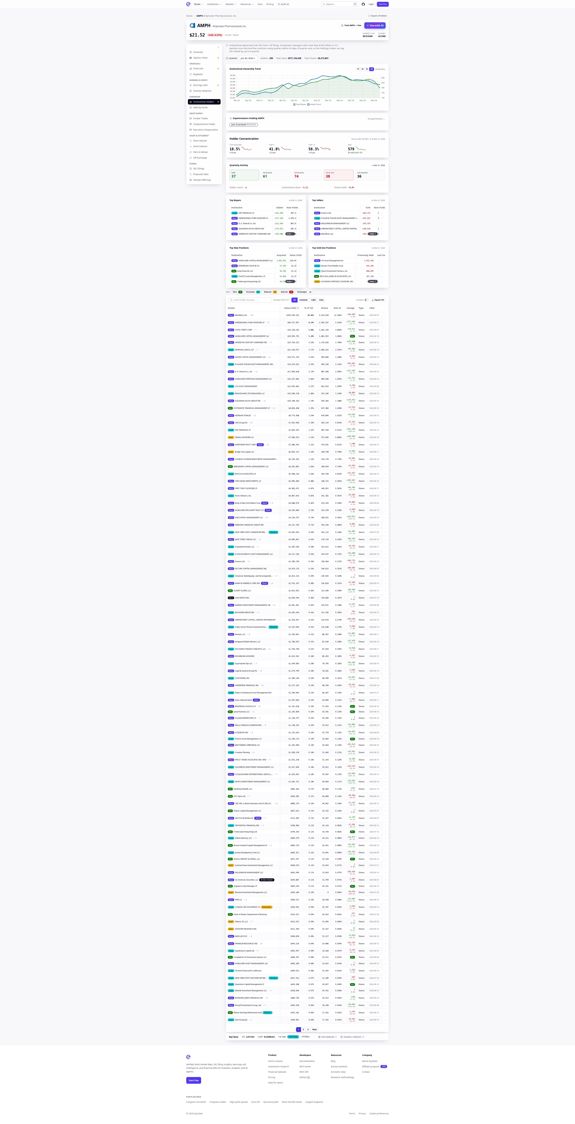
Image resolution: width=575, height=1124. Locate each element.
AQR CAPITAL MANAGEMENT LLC (249, 517)
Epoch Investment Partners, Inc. (334, 271)
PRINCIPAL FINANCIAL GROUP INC (249, 525)
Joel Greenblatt (243, 124)
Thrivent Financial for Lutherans (248, 970)
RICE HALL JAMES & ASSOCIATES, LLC (335, 276)
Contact (366, 1071)
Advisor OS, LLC (241, 921)
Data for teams (275, 1082)
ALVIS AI (285, 4)
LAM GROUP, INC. (242, 598)
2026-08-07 (374, 315)
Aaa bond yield (270, 1101)
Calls (313, 300)
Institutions (213, 4)
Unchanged (304, 292)
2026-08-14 (374, 371)
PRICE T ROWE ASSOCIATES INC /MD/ (250, 759)
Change (350, 308)
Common (303, 300)
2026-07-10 (374, 598)
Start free (383, 4)
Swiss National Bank (243, 700)
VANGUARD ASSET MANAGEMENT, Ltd (251, 963)
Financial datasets (277, 1071)
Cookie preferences (379, 1113)
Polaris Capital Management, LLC (247, 811)
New (237, 292)
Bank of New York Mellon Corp (247, 503)
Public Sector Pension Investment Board (251, 627)
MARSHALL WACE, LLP (244, 349)
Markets (230, 4)
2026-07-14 (374, 831)
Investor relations (352, 1036)
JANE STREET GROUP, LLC (245, 539)
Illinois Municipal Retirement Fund (248, 1012)
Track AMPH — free (352, 25)
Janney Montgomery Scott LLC (247, 852)
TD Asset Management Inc (332, 260)
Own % (337, 308)
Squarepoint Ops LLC (243, 663)
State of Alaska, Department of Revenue (250, 914)
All (372, 69)
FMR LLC (238, 899)
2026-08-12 (374, 342)
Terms (352, 1113)
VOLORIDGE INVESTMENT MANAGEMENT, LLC (254, 767)
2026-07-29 (374, 532)
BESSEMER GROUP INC (244, 612)
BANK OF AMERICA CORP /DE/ (247, 583)
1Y (358, 69)
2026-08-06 (374, 386)
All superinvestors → (376, 119)
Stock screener (275, 1061)
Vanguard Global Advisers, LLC (248, 641)
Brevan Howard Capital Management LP (250, 845)
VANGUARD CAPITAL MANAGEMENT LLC (256, 260)
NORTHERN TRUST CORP (245, 444)
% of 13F (308, 308)
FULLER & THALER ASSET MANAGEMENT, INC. (339, 218)
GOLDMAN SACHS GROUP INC (251, 228)
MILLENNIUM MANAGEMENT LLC (335, 223)
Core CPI (255, 1101)
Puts (321, 300)
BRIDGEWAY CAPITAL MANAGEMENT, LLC (251, 466)
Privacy (362, 1113)
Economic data (338, 1071)
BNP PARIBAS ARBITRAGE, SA (247, 745)
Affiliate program (374, 1066)
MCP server (305, 1066)
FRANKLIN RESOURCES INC (246, 943)
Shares (324, 308)
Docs (260, 4)
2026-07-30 (374, 678)
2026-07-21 (374, 692)
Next (314, 1029)
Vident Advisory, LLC (243, 838)
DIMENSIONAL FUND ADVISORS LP (253, 218)
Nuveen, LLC (240, 634)
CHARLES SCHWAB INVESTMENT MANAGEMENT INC (256, 459)
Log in (371, 4)
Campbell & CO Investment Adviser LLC (250, 957)
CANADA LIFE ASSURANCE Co (247, 907)
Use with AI (376, 25)
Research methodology (342, 1077)
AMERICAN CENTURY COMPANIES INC (255, 234)
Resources (246, 4)
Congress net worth (196, 1101)
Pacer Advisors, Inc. (243, 495)
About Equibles (369, 1061)
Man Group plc (241, 1019)
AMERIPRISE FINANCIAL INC (247, 685)
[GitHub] (363, 4)
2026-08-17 (374, 546)
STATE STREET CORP (243, 330)
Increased (252, 292)
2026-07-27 (374, 811)
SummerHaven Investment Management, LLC (254, 865)
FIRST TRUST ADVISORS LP (246, 488)
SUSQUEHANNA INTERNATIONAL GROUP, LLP (254, 774)
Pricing (270, 4)
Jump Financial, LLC (245, 271)
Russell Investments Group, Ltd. (248, 1005)
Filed (371, 308)
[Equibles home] (188, 1057)
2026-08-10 (374, 437)
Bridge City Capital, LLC (244, 452)
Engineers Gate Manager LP (245, 886)
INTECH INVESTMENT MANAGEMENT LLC (252, 781)
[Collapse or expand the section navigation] (218, 47)
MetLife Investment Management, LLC (251, 990)
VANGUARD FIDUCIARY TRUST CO (249, 510)
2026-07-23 (374, 978)
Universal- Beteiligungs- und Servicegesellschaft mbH (254, 576)
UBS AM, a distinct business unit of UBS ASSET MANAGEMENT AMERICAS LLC (254, 803)
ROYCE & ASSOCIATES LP (245, 474)
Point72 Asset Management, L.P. (252, 276)
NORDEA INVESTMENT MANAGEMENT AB (252, 605)
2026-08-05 (374, 605)
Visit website (327, 1036)
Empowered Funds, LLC (244, 546)
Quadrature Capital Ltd (244, 950)
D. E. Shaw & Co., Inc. (247, 223)
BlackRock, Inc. (327, 234)
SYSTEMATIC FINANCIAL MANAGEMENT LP (252, 408)
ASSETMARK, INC (242, 678)
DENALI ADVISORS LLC (244, 437)
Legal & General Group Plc (246, 671)
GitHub (304, 1077)
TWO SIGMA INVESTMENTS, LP (248, 481)
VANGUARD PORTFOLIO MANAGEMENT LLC (253, 379)
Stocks (197, 4)
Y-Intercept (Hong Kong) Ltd (248, 281)
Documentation (307, 1061)
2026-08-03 (374, 732)
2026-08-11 (374, 322)
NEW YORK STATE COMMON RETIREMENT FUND (251, 532)
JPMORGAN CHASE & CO (249, 265)
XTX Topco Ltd (239, 796)
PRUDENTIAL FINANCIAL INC (247, 825)
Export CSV (379, 300)
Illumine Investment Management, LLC (251, 892)
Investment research (278, 1066)
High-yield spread (239, 1101)
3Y (363, 69)
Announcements (339, 1066)
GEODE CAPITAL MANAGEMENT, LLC (250, 357)
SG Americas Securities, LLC (246, 880)
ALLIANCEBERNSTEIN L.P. (245, 718)
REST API (303, 1071)
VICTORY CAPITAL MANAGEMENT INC (251, 568)
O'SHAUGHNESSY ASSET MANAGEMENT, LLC (254, 554)
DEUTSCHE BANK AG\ (244, 818)
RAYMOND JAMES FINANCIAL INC (249, 998)
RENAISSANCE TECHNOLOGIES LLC (250, 393)
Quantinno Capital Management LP (249, 984)
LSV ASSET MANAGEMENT (246, 386)
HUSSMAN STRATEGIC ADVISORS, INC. (337, 281)
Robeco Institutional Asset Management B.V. (253, 692)
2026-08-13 (374, 336)
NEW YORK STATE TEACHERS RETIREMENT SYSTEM (251, 978)
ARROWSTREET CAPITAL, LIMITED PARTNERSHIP (339, 228)
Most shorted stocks (292, 1101)
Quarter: (233, 58)
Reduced (270, 292)
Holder (231, 308)
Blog (333, 1061)
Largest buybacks (314, 1101)
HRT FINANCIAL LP (246, 213)
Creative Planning (242, 752)
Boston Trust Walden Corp (332, 265)
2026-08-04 (374, 525)
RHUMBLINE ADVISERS (244, 656)
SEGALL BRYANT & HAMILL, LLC (247, 859)
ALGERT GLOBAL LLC (242, 590)
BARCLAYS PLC (241, 936)
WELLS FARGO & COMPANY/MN (248, 725)
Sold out (286, 292)
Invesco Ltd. (326, 213)
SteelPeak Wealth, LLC (243, 789)
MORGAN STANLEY (243, 415)
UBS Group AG (241, 422)
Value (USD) (291, 308)
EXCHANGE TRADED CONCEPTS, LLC (250, 649)
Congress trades (218, 1101)
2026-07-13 (374, 789)
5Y (367, 69)
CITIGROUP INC (241, 732)
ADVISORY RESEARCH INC (246, 929)
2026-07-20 (374, 914)
